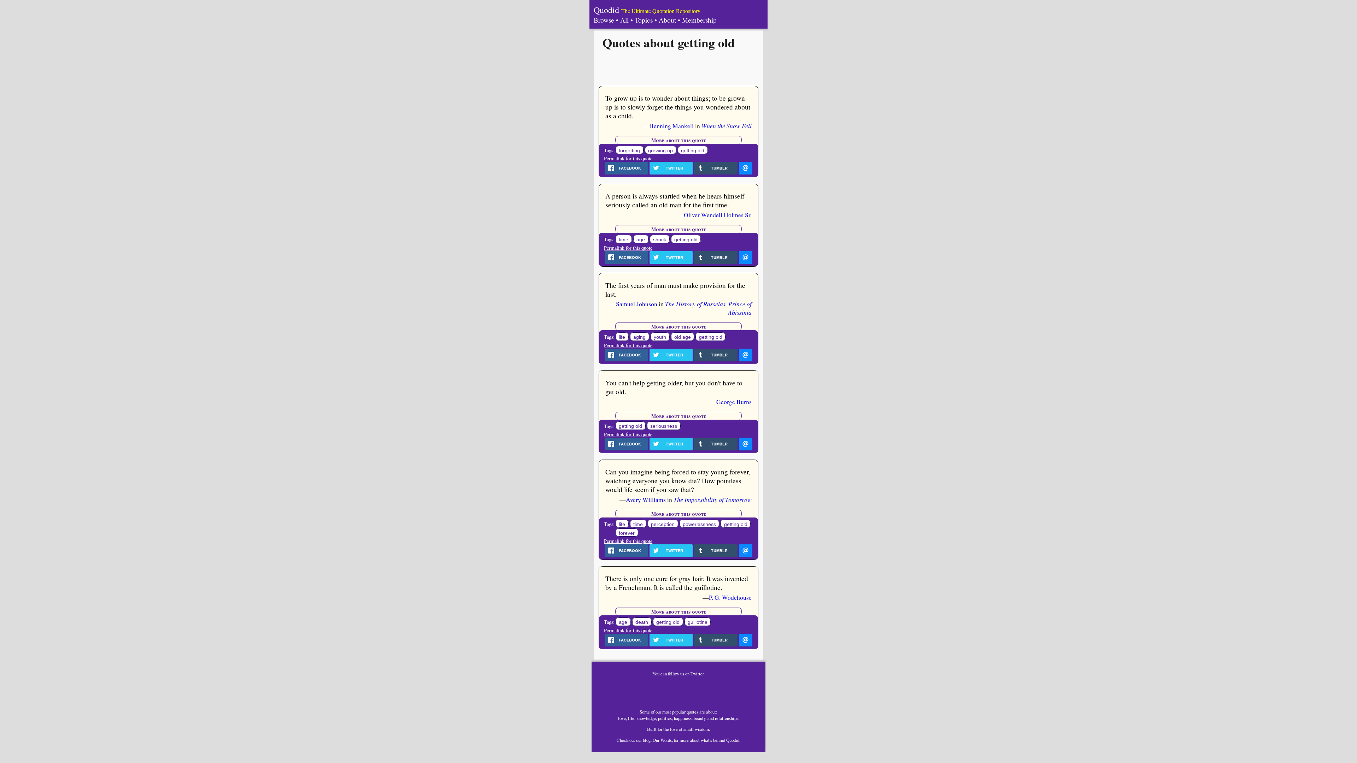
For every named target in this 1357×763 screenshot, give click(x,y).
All (624, 20)
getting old (692, 150)
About (667, 20)
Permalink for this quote (628, 158)
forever (627, 533)
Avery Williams (646, 499)
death (641, 622)
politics (665, 718)
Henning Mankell (671, 126)
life (622, 337)
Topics (644, 20)
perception (663, 524)
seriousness (663, 426)
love (622, 718)
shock (659, 239)
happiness (683, 718)
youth (660, 337)
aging (639, 337)
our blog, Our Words (654, 740)
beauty (699, 718)
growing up (660, 150)
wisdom (702, 729)
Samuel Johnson (636, 304)
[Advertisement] (678, 67)
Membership (699, 20)
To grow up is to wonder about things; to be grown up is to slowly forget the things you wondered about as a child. (677, 107)
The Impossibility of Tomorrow (713, 499)
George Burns (734, 401)
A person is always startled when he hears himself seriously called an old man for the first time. (674, 200)
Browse (604, 20)
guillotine (697, 622)
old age (682, 337)
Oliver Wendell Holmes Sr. (718, 215)
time (623, 239)
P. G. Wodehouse (730, 597)
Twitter (697, 673)
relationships (726, 718)
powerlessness (699, 524)
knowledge (646, 718)
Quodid (606, 10)
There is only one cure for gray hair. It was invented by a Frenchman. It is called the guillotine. (676, 583)
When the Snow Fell (726, 126)
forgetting (629, 150)
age (640, 239)
